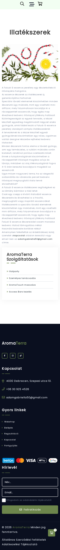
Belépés (8, 427)
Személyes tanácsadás (22, 278)
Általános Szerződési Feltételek (24, 540)
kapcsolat (19, 235)
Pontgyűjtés (10, 445)
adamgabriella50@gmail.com (35, 239)
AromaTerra (21, 527)
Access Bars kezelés (20, 291)
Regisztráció (11, 433)
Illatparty (14, 271)
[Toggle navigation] (32, 4)
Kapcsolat (10, 439)
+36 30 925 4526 (17, 389)
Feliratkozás (32, 509)
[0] (51, 533)
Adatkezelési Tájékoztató (19, 544)
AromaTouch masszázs (22, 285)
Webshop (9, 421)
